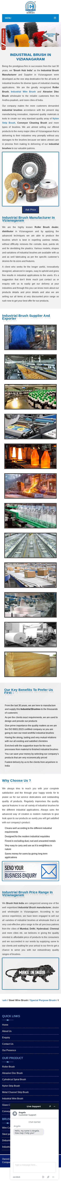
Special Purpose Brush (30, 1000)
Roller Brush (8, 1066)
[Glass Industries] (30, 456)
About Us (6, 1031)
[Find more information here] (34, 1141)
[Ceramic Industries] (30, 605)
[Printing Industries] (30, 426)
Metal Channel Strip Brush (15, 1092)
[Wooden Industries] (30, 664)
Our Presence (9, 1050)
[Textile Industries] (30, 545)
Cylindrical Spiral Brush (14, 1079)
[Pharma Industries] (30, 397)
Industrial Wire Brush (23, 91)
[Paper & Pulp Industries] (30, 635)
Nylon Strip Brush (11, 1086)
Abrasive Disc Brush (12, 1073)
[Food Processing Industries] (30, 367)
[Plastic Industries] (30, 516)
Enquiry (6, 1037)
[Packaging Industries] (30, 575)
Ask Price (30, 209)
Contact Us (7, 1044)
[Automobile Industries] (30, 337)
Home (5, 1025)
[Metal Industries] (30, 486)
